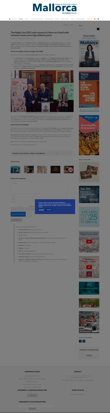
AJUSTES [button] (41, 210)
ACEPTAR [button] (48, 209)
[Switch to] (95, 19)
